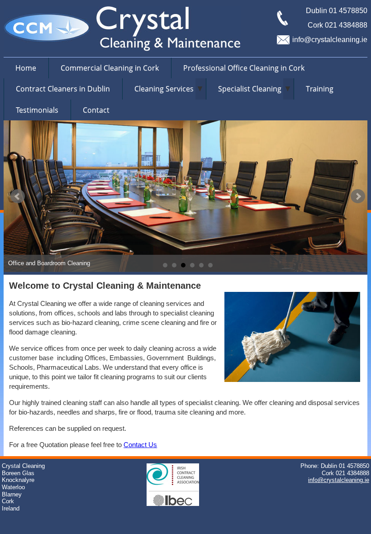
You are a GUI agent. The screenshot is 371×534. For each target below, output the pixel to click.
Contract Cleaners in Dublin (63, 89)
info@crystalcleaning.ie (329, 39)
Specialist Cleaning (249, 89)
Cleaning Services (164, 89)
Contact (96, 110)
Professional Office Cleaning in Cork (243, 68)
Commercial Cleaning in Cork (110, 68)
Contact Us (140, 444)
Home (25, 68)
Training (319, 89)
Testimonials (37, 110)
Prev (17, 196)
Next (358, 196)
